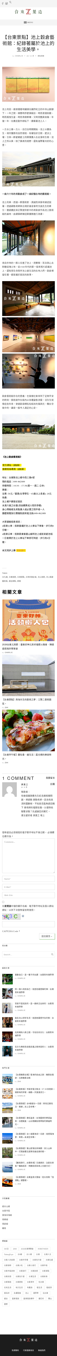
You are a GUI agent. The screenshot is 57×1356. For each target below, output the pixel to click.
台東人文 (47, 1254)
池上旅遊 (41, 577)
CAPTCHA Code (10, 931)
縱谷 (6, 1299)
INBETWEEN (43, 1249)
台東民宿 (7, 1277)
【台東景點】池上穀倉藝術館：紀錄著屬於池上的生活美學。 (28, 43)
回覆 (52, 784)
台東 (38, 1254)
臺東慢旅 (15, 1299)
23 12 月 (30, 56)
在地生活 (7, 1288)
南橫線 (5, 1219)
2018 (15, 1249)
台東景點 (20, 577)
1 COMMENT (18, 778)
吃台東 (41, 1282)
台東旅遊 (12, 577)
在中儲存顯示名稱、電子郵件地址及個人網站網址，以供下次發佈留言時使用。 (28, 908)
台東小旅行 (31, 1265)
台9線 (20, 1254)
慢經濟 (49, 1288)
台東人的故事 (9, 1260)
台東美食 (44, 1277)
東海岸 (7, 1293)
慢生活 (39, 1288)
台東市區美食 (9, 1271)
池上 (27, 1293)
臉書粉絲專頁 (14, 469)
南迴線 (5, 1224)
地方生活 (19, 1288)
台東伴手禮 (23, 1260)
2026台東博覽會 (27, 1249)
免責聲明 (15, 1350)
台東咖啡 (7, 1265)
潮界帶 (36, 1293)
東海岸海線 (7, 1215)
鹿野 (6, 1304)
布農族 (29, 1288)
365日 (6, 1249)
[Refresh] (23, 915)
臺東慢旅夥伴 (28, 1299)
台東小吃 (19, 1265)
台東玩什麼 (20, 1277)
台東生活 (32, 1277)
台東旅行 (22, 1271)
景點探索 (41, 56)
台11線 (29, 1254)
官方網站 (11, 465)
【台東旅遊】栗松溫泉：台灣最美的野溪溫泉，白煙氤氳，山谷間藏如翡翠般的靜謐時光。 (33, 1121)
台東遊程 (19, 1282)
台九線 (5, 577)
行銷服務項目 (28, 1350)
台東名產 (49, 1260)
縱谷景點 (12, 581)
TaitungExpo (8, 1254)
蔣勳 (19, 581)
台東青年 (30, 1282)
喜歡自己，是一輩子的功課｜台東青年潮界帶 (34, 975)
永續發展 (17, 1293)
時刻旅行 (21, 550)
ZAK (6, 707)
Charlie (19, 56)
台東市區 (6, 1211)
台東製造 (7, 1282)
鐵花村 (41, 1299)
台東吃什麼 (37, 1260)
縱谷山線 (6, 1206)
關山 (50, 1299)
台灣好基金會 (31, 577)
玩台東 (45, 1293)
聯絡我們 (41, 1350)
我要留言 (50, 778)
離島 (4, 1228)
